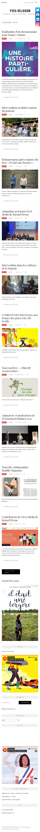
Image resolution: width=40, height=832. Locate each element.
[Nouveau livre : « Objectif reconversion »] (20, 387)
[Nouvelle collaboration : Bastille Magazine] (20, 487)
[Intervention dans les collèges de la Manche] (20, 284)
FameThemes (15, 829)
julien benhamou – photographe (11, 799)
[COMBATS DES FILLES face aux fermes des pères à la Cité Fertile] (20, 337)
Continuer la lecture (10, 97)
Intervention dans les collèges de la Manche (19, 266)
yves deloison (20, 11)
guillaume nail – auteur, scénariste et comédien (15, 793)
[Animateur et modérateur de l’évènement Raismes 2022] (20, 435)
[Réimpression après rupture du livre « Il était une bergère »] (20, 179)
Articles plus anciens (9, 571)
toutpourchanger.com (8, 813)
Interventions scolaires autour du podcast (19, 109)
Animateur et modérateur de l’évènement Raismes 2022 (18, 417)
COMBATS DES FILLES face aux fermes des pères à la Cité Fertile (20, 318)
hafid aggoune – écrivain (9, 796)
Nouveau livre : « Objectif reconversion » (16, 369)
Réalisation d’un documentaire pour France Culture (19, 33)
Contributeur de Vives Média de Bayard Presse (20, 518)
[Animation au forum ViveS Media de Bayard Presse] (20, 231)
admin (10, 38)
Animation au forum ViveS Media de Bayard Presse (17, 213)
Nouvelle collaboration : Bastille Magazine (15, 468)
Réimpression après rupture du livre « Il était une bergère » (20, 161)
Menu (5, 2)
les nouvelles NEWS (7, 810)
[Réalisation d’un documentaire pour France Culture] (20, 59)
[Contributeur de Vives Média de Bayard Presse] (20, 536)
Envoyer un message (8, 651)
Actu (4, 38)
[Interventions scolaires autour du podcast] (20, 127)
